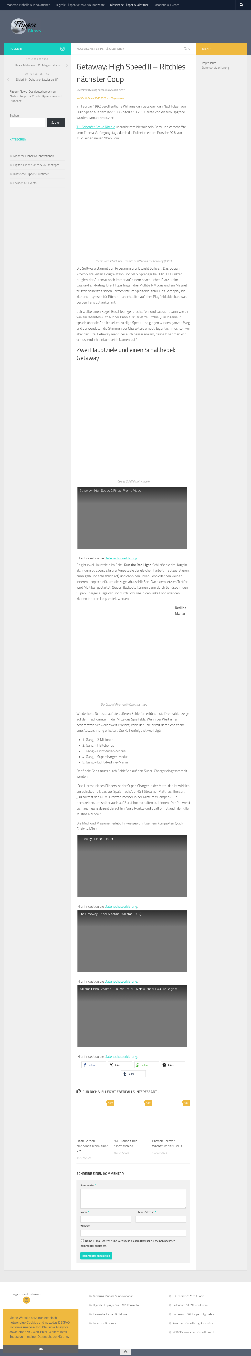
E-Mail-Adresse (146, 1212)
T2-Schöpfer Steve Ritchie (95, 127)
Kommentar (88, 1185)
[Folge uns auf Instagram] (62, 48)
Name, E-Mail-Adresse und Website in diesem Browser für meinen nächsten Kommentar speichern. (127, 1243)
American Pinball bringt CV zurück (193, 1323)
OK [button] (41, 1349)
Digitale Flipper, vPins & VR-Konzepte (80, 5)
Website (85, 1226)
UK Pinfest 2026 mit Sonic (188, 1296)
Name (84, 1212)
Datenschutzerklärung (121, 558)
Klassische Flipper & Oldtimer (129, 5)
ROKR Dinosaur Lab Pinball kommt (193, 1332)
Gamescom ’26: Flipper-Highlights (193, 1314)
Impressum (209, 63)
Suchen (14, 115)
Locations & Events (166, 5)
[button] (93, 1064)
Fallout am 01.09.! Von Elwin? (190, 1305)
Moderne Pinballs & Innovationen (28, 5)
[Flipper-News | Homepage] (25, 26)
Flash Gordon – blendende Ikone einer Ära (92, 1146)
